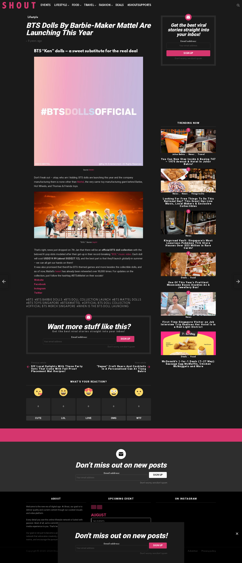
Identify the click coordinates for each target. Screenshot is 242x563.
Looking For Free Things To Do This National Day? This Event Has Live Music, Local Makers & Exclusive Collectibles (188, 202)
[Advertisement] (188, 93)
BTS (30, 300)
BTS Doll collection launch (88, 300)
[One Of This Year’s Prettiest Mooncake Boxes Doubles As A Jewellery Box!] (188, 264)
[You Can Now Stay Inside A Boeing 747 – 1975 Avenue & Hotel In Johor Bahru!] (188, 141)
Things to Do (197, 194)
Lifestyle (60, 5)
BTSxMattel (71, 303)
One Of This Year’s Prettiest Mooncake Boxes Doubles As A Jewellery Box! (188, 285)
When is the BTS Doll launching (103, 306)
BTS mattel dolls (127, 300)
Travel (89, 5)
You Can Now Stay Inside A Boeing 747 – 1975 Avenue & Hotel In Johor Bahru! (188, 162)
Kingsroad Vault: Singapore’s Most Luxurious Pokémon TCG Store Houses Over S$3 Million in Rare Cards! (188, 244)
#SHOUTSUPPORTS (139, 5)
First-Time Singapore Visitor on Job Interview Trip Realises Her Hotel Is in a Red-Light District (188, 324)
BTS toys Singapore (43, 303)
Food (75, 5)
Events (45, 5)
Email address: (79, 337)
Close (237, 534)
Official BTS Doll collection (107, 303)
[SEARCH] (238, 5)
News (191, 154)
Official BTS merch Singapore (51, 306)
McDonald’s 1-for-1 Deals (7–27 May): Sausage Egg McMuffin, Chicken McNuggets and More (188, 364)
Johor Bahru (178, 154)
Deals (119, 5)
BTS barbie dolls (49, 300)
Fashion (105, 5)
